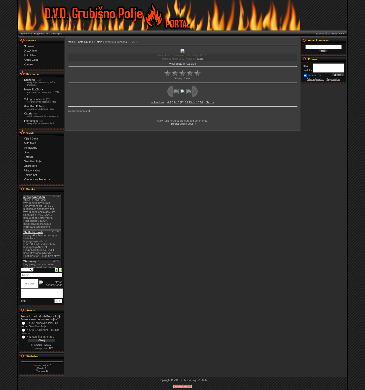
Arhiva (47, 345)
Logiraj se (56, 33)
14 (193, 102)
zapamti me (315, 75)
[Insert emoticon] (60, 269)
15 (197, 102)
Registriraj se (41, 33)
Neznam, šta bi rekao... (41, 336)
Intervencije (31, 120)
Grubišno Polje (33, 106)
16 (201, 102)
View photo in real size (182, 63)
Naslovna (26, 33)
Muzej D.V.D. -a (33, 89)
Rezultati (37, 345)
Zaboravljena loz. (315, 79)
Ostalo (28, 113)
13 (190, 102)
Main (70, 41)
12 (186, 102)
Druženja (29, 79)
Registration (178, 123)
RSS (341, 33)
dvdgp (200, 59)
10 (177, 102)
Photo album (83, 41)
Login (191, 123)
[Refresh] (56, 269)
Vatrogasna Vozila (34, 99)
